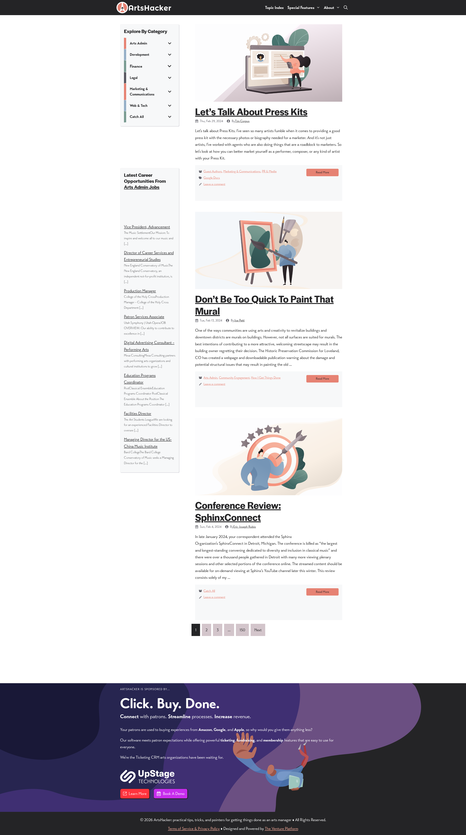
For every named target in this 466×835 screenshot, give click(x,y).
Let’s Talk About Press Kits (251, 111)
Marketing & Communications (241, 171)
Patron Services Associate (144, 316)
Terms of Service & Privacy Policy (194, 828)
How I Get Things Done (266, 378)
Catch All (209, 591)
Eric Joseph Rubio (244, 527)
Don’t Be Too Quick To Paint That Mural (264, 304)
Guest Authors (213, 171)
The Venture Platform (281, 828)
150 (242, 629)
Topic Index (274, 7)
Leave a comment (214, 184)
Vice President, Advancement (147, 226)
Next (258, 629)
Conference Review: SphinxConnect (238, 511)
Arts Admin (211, 378)
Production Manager (140, 290)
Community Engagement (234, 378)
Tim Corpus (242, 121)
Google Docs (212, 178)
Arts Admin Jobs (141, 187)
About (329, 7)
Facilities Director (137, 413)
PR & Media (269, 171)
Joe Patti (239, 320)
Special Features (300, 7)
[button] (346, 8)
